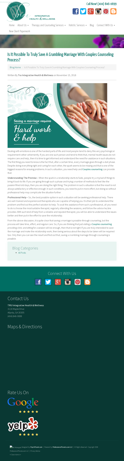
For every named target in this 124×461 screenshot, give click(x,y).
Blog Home (15, 67)
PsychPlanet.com (36, 447)
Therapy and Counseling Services (49, 25)
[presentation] (15, 447)
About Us (23, 25)
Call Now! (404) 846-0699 (101, 4)
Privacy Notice (35, 451)
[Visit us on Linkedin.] (98, 11)
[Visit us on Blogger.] (113, 11)
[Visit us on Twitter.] (83, 11)
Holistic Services (78, 25)
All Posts (22, 252)
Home (12, 25)
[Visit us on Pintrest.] (106, 11)
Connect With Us (106, 25)
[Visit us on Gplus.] (91, 11)
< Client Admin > (15, 455)
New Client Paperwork (19, 31)
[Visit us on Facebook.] (76, 11)
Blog (92, 25)
